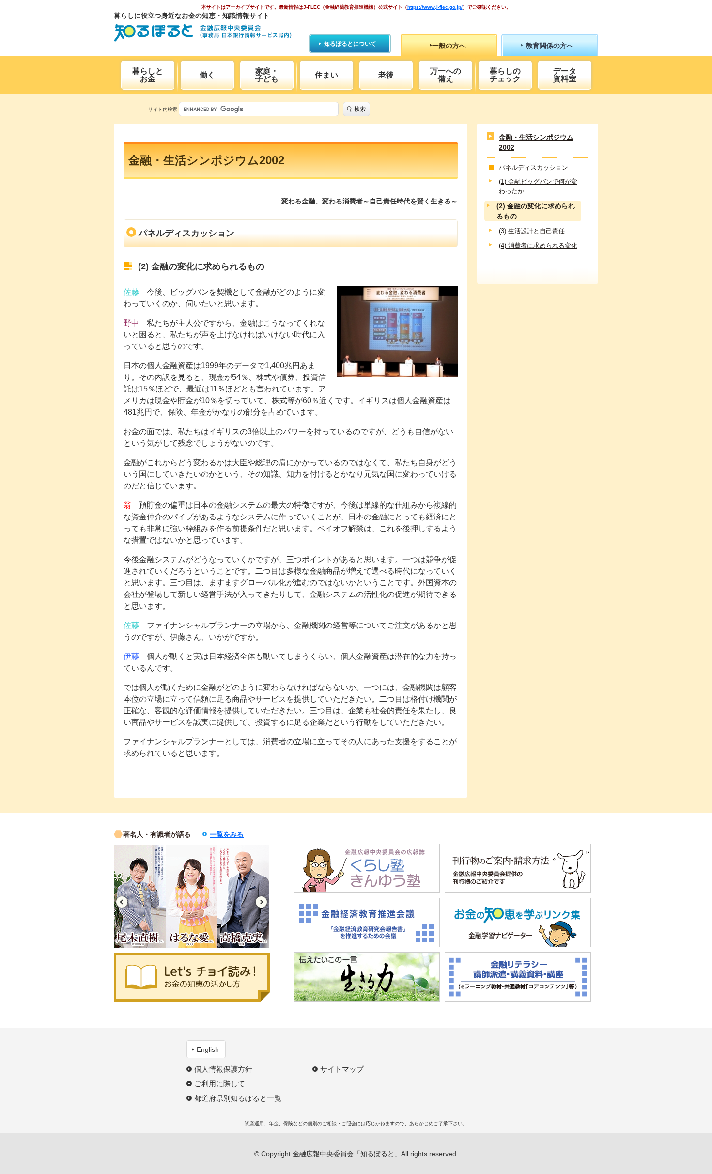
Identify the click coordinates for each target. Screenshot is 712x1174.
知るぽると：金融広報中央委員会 (203, 33)
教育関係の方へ (549, 45)
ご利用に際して (219, 1083)
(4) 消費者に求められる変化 (538, 245)
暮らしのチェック (505, 75)
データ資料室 (564, 75)
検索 (360, 109)
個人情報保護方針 (223, 1069)
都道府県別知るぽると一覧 (237, 1098)
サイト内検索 (162, 109)
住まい (326, 75)
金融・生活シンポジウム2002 (536, 142)
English (208, 1049)
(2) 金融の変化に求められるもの (535, 211)
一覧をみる (227, 834)
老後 (386, 75)
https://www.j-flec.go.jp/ (435, 7)
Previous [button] (121, 902)
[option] (140, 896)
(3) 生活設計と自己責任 (532, 231)
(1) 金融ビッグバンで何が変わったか (538, 186)
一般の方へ (449, 45)
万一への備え (445, 75)
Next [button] (261, 902)
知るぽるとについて (350, 43)
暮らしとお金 (147, 75)
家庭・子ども (267, 75)
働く (207, 75)
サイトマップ (342, 1069)
